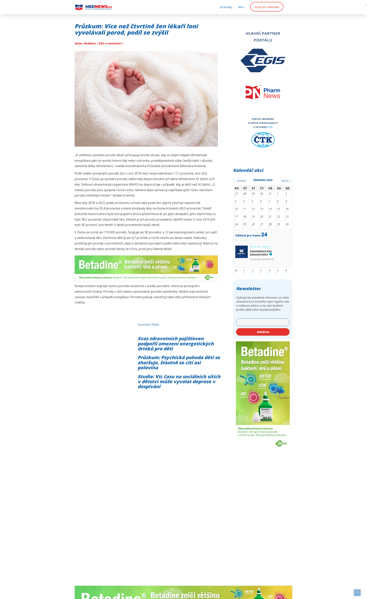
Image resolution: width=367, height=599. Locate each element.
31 (270, 193)
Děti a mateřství (110, 43)
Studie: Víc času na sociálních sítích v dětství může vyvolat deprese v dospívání (179, 381)
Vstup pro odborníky (266, 7)
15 (278, 209)
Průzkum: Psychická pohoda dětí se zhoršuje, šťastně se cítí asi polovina (179, 362)
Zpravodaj (225, 7)
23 (287, 216)
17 (236, 216)
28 (244, 193)
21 (270, 216)
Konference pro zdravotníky (261, 253)
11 (244, 209)
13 (261, 209)
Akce (241, 7)
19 (253, 216)
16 (287, 209)
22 (278, 216)
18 (244, 216)
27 (236, 193)
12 (253, 209)
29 (253, 193)
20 (261, 216)
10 (236, 209)
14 (270, 209)
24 (236, 224)
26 (253, 224)
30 (261, 193)
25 (244, 224)
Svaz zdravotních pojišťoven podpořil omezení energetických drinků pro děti (176, 343)
